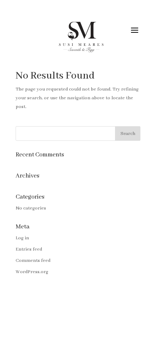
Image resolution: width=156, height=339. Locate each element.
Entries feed (29, 249)
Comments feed (33, 261)
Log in (22, 238)
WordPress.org (32, 272)
